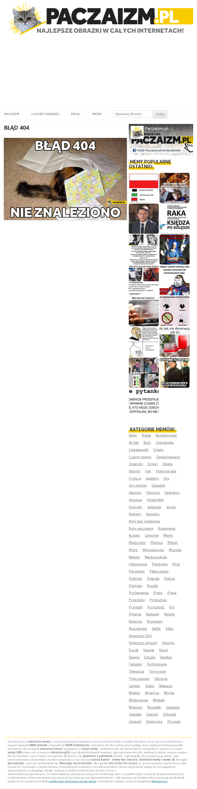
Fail (148, 471)
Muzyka (175, 550)
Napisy (134, 557)
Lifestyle (152, 535)
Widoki (134, 693)
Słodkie (166, 657)
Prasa (171, 593)
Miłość (172, 543)
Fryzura (135, 478)
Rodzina (135, 621)
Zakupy (152, 714)
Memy (97, 114)
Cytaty (158, 450)
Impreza (135, 500)
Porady (152, 586)
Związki (135, 721)
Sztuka (149, 657)
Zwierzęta (154, 721)
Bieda (146, 435)
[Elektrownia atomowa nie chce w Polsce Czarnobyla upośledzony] (144, 342)
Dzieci (153, 464)
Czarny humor (140, 457)
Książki (134, 535)
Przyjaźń (135, 607)
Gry (166, 478)
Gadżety (152, 478)
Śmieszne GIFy (140, 636)
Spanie (148, 650)
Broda (134, 442)
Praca (157, 593)
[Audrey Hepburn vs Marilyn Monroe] (144, 249)
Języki (171, 507)
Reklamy (152, 614)
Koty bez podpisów (144, 521)
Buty (147, 442)
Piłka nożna (158, 571)
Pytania (135, 614)
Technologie (157, 664)
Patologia (159, 564)
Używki (134, 686)
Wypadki (154, 707)
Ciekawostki (138, 450)
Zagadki (135, 714)
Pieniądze (137, 571)
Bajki (133, 435)
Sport (163, 650)
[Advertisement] (98, 71)
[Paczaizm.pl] (98, 18)
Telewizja (136, 671)
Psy (172, 607)
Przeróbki (137, 600)
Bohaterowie (166, 435)
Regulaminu (159, 781)
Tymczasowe (139, 679)
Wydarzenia (138, 700)
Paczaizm (11, 114)
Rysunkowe (138, 629)
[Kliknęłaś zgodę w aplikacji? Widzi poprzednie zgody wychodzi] (144, 373)
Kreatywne (166, 528)
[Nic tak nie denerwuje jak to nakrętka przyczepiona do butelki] (175, 342)
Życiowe (173, 721)
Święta (134, 657)
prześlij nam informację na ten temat (72, 781)
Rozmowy (154, 621)
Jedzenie (154, 507)
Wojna (169, 693)
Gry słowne (138, 485)
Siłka (169, 629)
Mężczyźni (137, 543)
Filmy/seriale (166, 471)
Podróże (135, 578)
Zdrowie (169, 714)
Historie (153, 493)
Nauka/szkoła (156, 557)
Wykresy (135, 707)
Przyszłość (155, 607)
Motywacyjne (153, 550)
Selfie (156, 629)
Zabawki (173, 707)
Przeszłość (158, 600)
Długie (167, 464)
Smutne (168, 643)
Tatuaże (135, 664)
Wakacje (165, 686)
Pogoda (153, 578)
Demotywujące (168, 457)
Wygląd (159, 700)
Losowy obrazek (45, 114)
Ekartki (134, 471)
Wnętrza (152, 693)
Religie (169, 614)
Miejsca (156, 543)
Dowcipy (136, 464)
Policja (169, 578)
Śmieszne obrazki (143, 643)
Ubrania (160, 679)
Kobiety (135, 514)
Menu (75, 114)
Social (133, 650)
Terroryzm (157, 671)
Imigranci (172, 493)
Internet (135, 507)
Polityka (135, 586)
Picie (176, 564)
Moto (133, 550)
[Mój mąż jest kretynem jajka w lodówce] (144, 311)
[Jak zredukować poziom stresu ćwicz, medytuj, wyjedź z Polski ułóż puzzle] (175, 311)
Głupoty (135, 493)
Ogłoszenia (138, 564)
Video (149, 686)
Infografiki (155, 500)
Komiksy (153, 514)
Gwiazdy (158, 485)
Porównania (138, 593)
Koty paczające (141, 528)
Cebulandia (165, 442)
